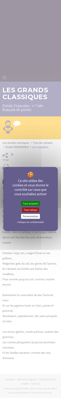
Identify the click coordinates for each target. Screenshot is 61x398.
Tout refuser (30, 209)
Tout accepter (30, 203)
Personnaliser (30, 216)
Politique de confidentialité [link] (30, 221)
